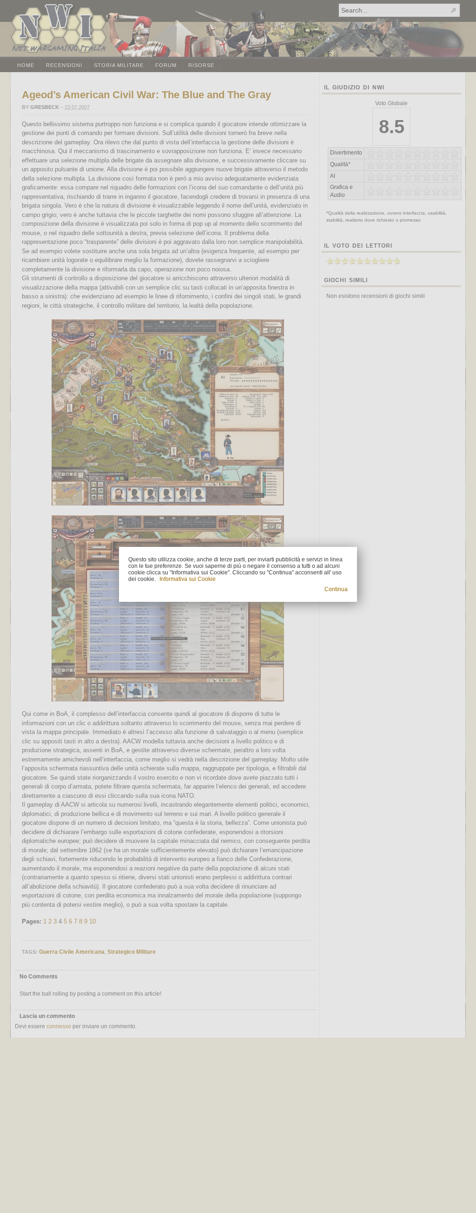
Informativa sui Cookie (187, 579)
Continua (336, 589)
